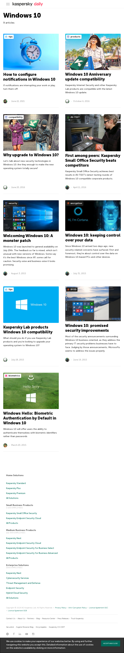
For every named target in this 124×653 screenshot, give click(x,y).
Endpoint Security (15, 588)
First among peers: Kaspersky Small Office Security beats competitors (92, 160)
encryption (76, 203)
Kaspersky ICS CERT (57, 627)
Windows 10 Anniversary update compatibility (88, 76)
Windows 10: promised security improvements (87, 328)
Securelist (10, 627)
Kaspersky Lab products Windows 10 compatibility (27, 329)
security (12, 203)
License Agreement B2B (17, 611)
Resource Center (48, 619)
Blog (38, 619)
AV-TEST (75, 117)
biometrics (14, 375)
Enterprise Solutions (17, 565)
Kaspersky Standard (16, 483)
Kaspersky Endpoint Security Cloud (23, 518)
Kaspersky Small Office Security (21, 513)
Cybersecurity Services (17, 578)
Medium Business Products (21, 530)
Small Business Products (19, 505)
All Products (12, 523)
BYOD (73, 289)
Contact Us (10, 619)
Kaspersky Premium (15, 493)
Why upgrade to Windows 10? (31, 155)
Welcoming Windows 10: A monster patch (28, 238)
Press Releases (63, 619)
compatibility (15, 117)
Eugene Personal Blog (24, 627)
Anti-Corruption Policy (77, 608)
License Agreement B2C (98, 608)
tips (10, 36)
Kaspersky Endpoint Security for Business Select (30, 548)
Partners (30, 619)
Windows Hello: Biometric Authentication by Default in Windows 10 (29, 418)
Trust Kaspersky (77, 619)
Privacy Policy (60, 608)
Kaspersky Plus (13, 488)
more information (56, 648)
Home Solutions (15, 475)
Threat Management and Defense (23, 583)
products (75, 36)
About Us (21, 619)
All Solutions (12, 498)
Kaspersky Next (13, 538)
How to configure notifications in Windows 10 (29, 77)
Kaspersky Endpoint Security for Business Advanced (32, 553)
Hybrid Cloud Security (17, 593)
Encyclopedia (41, 627)
